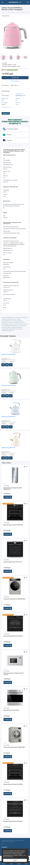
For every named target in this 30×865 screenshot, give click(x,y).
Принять (15, 860)
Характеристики (5, 15)
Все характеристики (6, 107)
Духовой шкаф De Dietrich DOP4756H (13, 525)
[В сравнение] (24, 466)
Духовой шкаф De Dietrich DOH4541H (13, 636)
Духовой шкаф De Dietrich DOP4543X (13, 821)
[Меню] (2, 2)
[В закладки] (26, 466)
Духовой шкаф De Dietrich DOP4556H (13, 784)
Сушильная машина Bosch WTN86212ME (14, 747)
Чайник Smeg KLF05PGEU (8, 385)
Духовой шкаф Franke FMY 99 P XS (12, 562)
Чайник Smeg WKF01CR (8, 447)
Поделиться (5, 113)
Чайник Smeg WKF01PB (8, 416)
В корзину (6, 497)
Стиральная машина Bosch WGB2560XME (14, 599)
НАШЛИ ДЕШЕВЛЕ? (15, 81)
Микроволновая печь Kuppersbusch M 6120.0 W (13, 673)
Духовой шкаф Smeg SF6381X (11, 710)
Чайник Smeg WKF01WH (8, 354)
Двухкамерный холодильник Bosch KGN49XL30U (12, 488)
